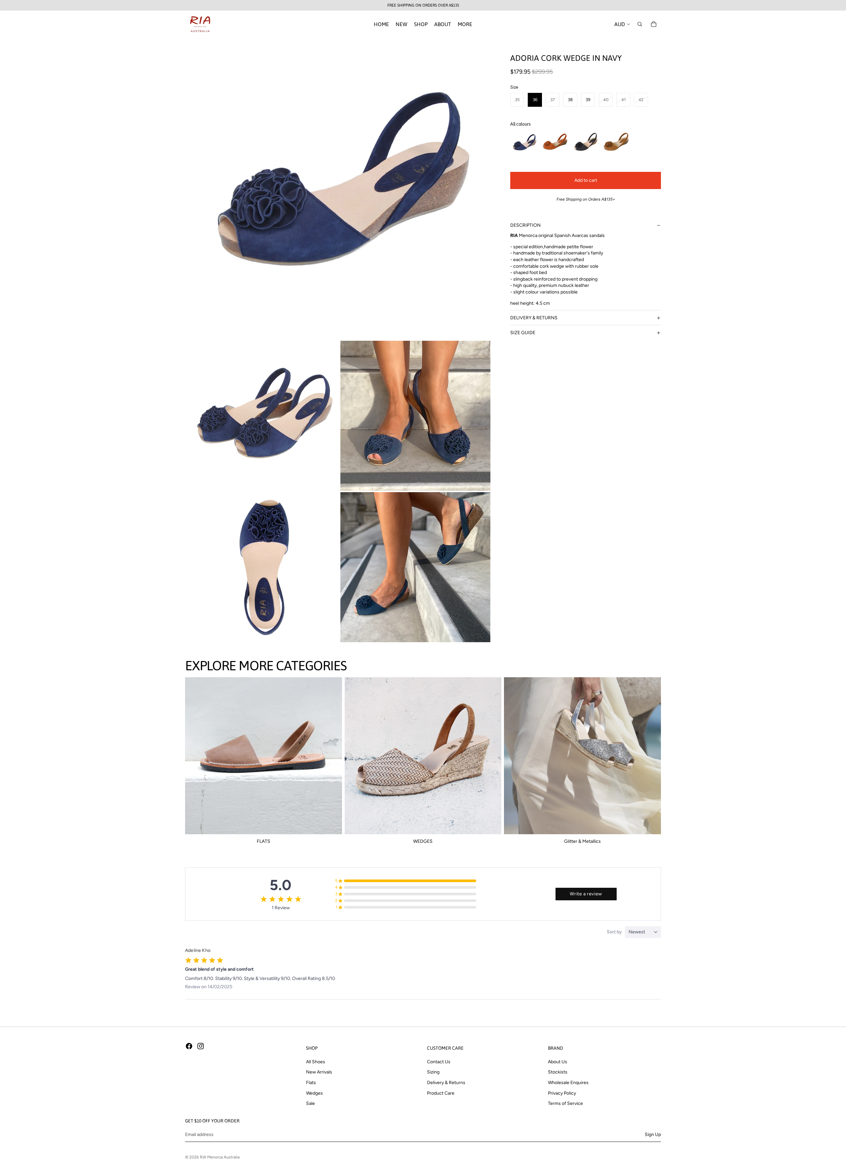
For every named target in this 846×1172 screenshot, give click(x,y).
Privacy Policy (562, 1093)
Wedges (314, 1093)
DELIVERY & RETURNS (534, 318)
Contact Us (438, 1062)
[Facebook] (189, 1046)
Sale (310, 1104)
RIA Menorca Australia (220, 1157)
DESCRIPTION (525, 225)
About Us (557, 1062)
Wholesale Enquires (568, 1082)
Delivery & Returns (446, 1082)
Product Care (440, 1093)
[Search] (640, 24)
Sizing (433, 1072)
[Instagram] (201, 1046)
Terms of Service (565, 1104)
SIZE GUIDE (522, 332)
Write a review (586, 894)
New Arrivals (319, 1072)
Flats (311, 1082)
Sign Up (653, 1134)
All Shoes (315, 1062)
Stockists (557, 1072)
